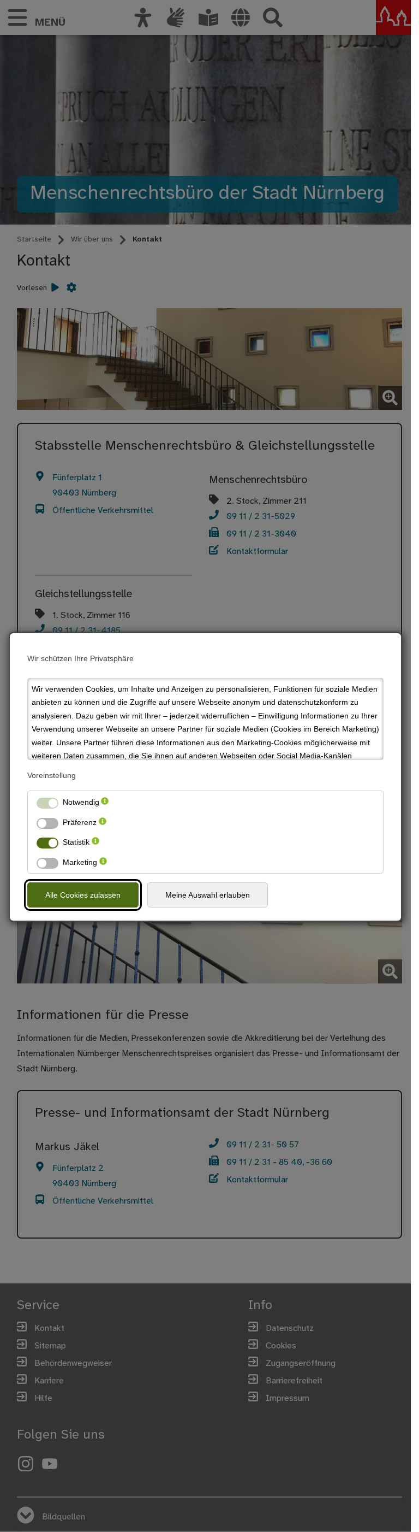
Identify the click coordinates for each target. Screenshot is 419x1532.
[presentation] (105, 802)
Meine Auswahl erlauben (207, 895)
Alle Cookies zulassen (83, 895)
